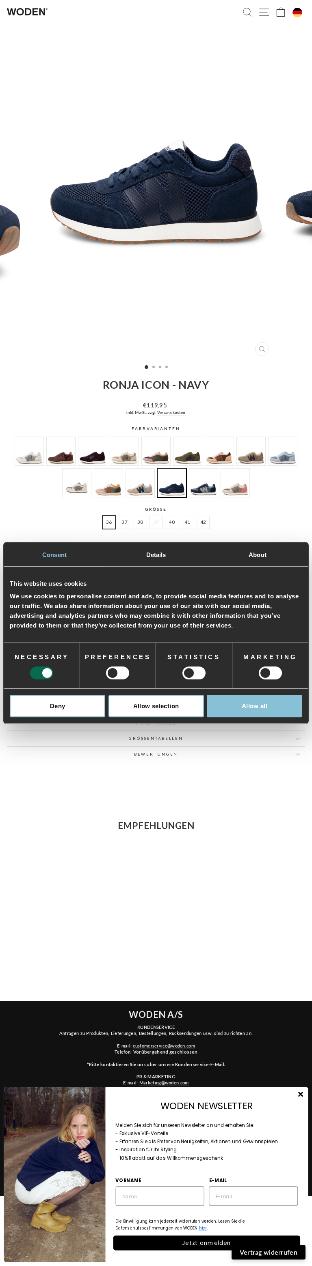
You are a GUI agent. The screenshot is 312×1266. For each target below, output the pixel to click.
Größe (156, 509)
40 (172, 522)
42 (203, 522)
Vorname (128, 1180)
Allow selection (156, 706)
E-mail (218, 1180)
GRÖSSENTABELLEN (156, 738)
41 (187, 522)
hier (203, 1228)
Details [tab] (156, 554)
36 (109, 522)
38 (140, 522)
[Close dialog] (300, 1094)
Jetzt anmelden (206, 1243)
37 (124, 522)
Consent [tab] (54, 554)
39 (156, 522)
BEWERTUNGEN (156, 754)
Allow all (254, 706)
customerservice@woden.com (164, 1045)
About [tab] (257, 554)
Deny (57, 706)
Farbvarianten (156, 428)
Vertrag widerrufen (268, 1252)
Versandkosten (171, 412)
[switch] (117, 672)
